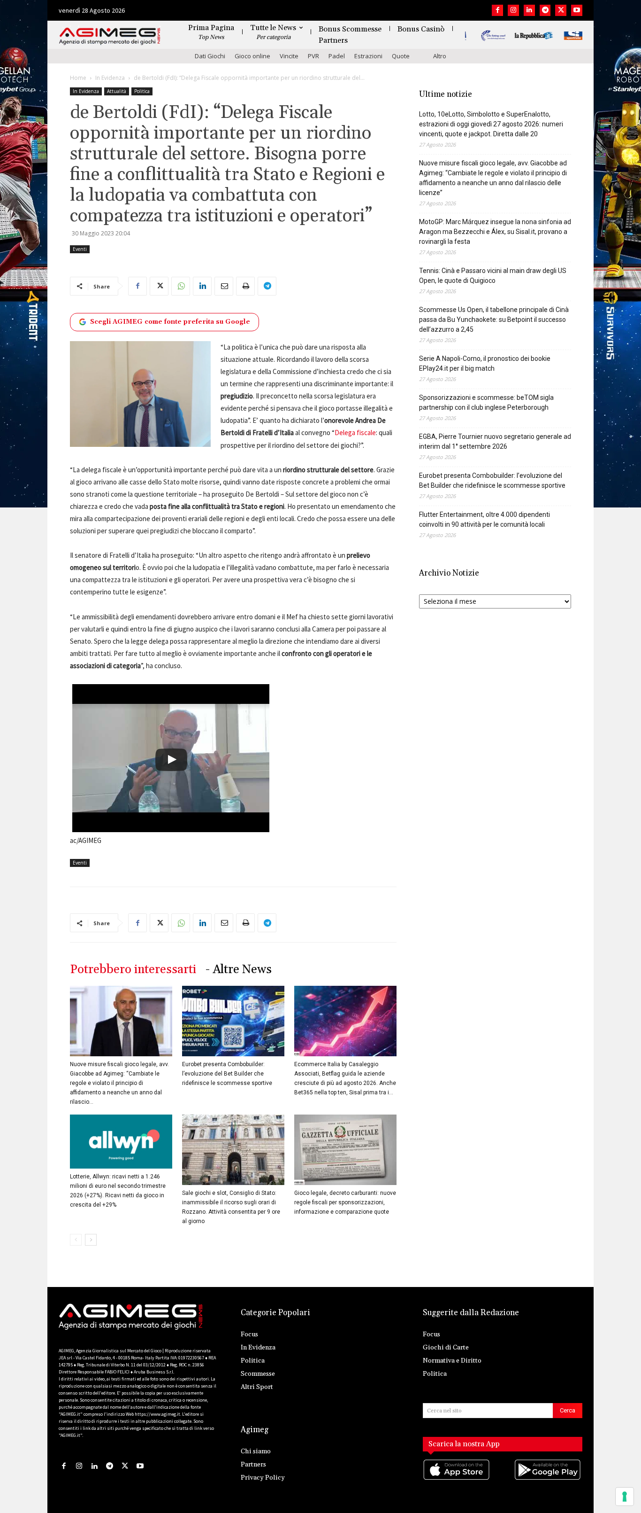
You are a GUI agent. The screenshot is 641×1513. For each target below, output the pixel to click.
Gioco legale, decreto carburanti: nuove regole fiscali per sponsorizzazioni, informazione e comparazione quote (345, 1202)
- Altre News (239, 969)
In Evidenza (110, 78)
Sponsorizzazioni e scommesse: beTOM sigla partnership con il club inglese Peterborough (486, 402)
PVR (313, 56)
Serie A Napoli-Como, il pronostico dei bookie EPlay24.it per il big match (484, 363)
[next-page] (91, 1240)
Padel (336, 56)
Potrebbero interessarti (133, 969)
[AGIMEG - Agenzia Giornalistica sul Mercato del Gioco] (110, 36)
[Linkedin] (529, 10)
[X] (560, 10)
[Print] (245, 286)
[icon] (457, 1479)
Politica (142, 91)
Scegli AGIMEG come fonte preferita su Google (170, 322)
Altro (439, 56)
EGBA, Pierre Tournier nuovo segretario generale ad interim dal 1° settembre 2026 (495, 441)
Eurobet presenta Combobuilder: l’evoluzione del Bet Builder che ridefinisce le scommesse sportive (227, 1073)
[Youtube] (576, 10)
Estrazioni (368, 56)
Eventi (80, 249)
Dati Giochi (210, 56)
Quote (401, 56)
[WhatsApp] (180, 286)
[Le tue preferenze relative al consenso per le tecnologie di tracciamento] (624, 1496)
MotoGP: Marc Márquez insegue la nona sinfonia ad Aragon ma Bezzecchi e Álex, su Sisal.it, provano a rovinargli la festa (495, 231)
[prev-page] (76, 1240)
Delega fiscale (355, 432)
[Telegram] (545, 10)
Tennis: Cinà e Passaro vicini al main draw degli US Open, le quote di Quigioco (492, 275)
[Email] (223, 286)
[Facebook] (497, 10)
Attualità (116, 91)
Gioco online (252, 56)
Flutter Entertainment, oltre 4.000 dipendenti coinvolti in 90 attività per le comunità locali (484, 519)
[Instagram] (513, 10)
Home (78, 78)
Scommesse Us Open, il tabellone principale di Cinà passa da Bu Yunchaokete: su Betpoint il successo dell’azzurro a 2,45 (494, 319)
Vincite (289, 56)
